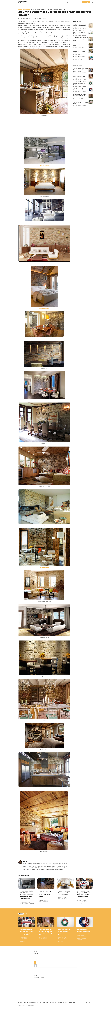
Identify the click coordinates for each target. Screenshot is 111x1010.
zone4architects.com (44, 308)
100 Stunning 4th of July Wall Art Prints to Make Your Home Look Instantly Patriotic (80, 70)
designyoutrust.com (44, 567)
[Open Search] (92, 2)
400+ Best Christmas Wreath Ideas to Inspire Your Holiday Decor (79, 83)
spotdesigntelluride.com (44, 788)
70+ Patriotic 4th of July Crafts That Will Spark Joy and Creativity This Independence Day (80, 102)
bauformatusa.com (44, 165)
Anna (21, 18)
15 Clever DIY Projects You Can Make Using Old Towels (80, 57)
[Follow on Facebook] (87, 1003)
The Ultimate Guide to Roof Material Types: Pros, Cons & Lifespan (79, 32)
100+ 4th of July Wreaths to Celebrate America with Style (79, 89)
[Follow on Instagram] (89, 1003)
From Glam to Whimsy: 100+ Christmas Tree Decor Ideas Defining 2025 (79, 76)
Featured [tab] (21, 913)
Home (20, 9)
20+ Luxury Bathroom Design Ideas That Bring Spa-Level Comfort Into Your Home (79, 51)
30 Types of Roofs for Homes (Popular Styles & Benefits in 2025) (79, 26)
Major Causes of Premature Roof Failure (80, 45)
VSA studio (23, 900)
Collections (26, 9)
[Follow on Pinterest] (92, 1003)
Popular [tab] (27, 913)
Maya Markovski (43, 899)
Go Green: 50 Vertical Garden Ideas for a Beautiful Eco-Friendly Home (80, 96)
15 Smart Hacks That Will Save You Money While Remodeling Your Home (80, 39)
